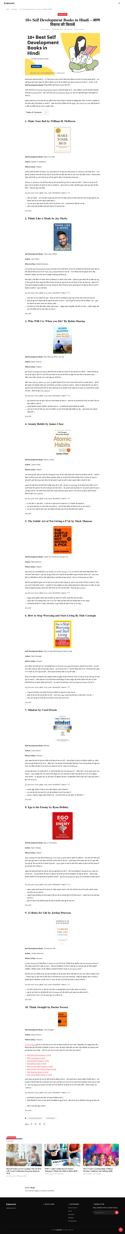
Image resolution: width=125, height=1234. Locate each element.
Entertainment (72, 1221)
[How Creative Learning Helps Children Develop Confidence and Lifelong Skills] (101, 1155)
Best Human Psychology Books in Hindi (41, 1069)
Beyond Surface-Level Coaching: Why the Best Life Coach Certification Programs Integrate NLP (23, 1170)
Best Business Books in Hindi (37, 1072)
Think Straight (30, 1045)
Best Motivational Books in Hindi (39, 1055)
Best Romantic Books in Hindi (38, 1061)
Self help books (51, 1118)
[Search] (119, 3)
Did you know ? (72, 1207)
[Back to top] (121, 1230)
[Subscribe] (117, 1212)
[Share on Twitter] (31, 1124)
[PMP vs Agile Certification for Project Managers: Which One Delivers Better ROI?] (62, 1155)
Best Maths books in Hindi (36, 1064)
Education (14, 9)
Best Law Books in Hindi (36, 1058)
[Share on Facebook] (35, 1124)
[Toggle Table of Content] (45, 112)
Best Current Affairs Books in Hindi (40, 1066)
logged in (37, 1191)
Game (70, 1211)
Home (8, 9)
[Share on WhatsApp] (44, 1124)
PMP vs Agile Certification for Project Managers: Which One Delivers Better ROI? (61, 1169)
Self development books (35, 1118)
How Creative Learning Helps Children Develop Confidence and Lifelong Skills (98, 1169)
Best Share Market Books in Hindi (39, 1075)
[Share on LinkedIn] (40, 1124)
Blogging (71, 1217)
